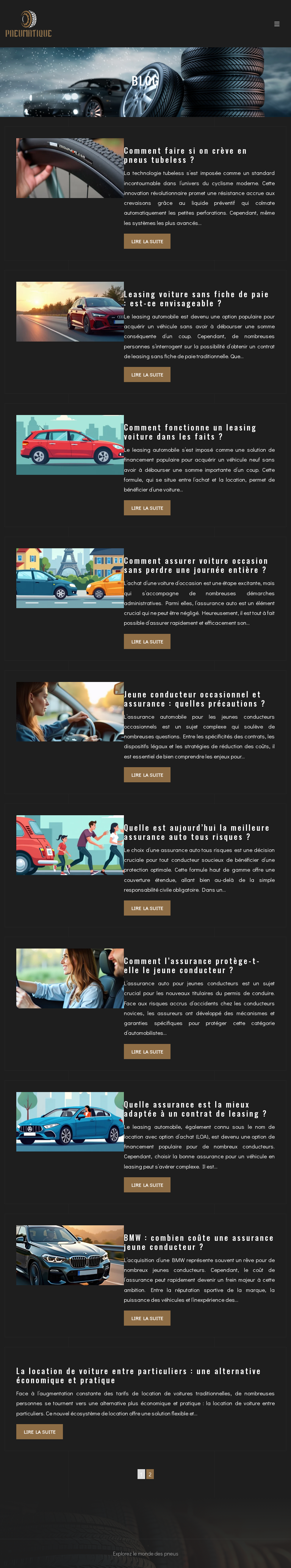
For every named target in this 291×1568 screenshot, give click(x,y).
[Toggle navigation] (277, 23)
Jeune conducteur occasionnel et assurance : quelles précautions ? (195, 698)
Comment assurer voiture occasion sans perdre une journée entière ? (196, 565)
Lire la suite (147, 241)
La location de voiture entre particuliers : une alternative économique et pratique (138, 1375)
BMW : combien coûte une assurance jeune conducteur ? (199, 1242)
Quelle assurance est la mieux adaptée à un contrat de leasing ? (196, 1108)
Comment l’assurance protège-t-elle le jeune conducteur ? (192, 965)
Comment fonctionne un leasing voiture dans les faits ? (190, 431)
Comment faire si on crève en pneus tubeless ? (185, 155)
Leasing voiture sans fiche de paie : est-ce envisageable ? (196, 298)
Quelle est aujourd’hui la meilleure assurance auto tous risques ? (197, 832)
